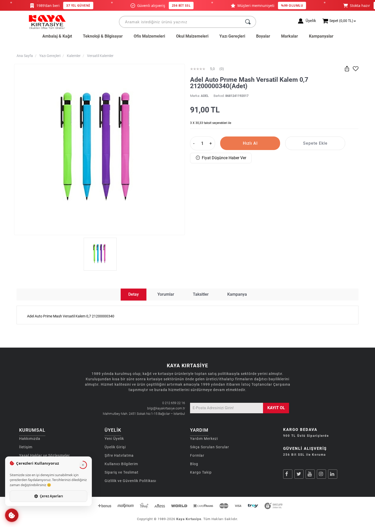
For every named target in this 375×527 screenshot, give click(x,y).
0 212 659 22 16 (173, 403)
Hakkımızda (29, 439)
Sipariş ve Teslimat (122, 472)
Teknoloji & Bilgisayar (103, 36)
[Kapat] (83, 465)
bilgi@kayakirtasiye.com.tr (166, 408)
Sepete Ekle (315, 143)
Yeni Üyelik (114, 439)
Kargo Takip (201, 472)
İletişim (25, 447)
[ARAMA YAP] (248, 21)
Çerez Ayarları (51, 496)
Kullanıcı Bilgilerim (121, 464)
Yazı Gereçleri (232, 36)
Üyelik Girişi (115, 447)
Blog (194, 464)
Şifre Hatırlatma (119, 455)
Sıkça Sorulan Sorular (209, 447)
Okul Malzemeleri (192, 36)
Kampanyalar (321, 36)
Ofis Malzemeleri (149, 36)
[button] (11, 515)
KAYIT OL (276, 407)
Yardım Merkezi (204, 439)
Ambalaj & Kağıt (57, 36)
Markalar (289, 36)
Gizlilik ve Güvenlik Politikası (130, 481)
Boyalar (263, 36)
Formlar (197, 455)
